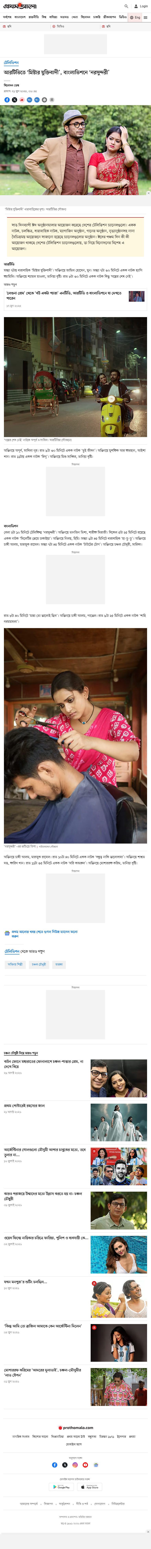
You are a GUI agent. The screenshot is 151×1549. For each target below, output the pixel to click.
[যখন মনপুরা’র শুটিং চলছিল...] (119, 1299)
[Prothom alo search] (126, 6)
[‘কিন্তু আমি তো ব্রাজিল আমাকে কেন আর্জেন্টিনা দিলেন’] (119, 1343)
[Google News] (95, 1465)
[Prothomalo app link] (61, 1488)
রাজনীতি (34, 17)
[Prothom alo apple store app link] (90, 1488)
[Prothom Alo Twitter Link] (67, 1465)
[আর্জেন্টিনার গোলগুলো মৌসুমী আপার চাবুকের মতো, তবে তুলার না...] (119, 1166)
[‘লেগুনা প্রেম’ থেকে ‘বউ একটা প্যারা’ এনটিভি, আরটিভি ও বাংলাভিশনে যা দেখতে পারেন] (137, 296)
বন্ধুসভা (92, 1437)
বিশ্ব (44, 17)
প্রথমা (132, 1437)
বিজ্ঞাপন (48, 1504)
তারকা (59, 965)
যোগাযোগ (99, 1504)
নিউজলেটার (118, 1504)
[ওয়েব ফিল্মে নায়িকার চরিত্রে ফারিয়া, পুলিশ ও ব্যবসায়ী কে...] (119, 1255)
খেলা (75, 17)
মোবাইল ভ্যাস (74, 1444)
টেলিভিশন (11, 63)
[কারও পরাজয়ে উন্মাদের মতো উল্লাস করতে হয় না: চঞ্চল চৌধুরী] (119, 1210)
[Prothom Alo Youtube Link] (87, 1465)
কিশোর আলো (40, 1437)
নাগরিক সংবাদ (21, 1437)
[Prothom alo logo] (75, 1428)
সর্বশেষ (7, 17)
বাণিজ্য (53, 17)
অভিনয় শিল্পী (15, 965)
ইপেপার (121, 1437)
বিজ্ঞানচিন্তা (57, 1437)
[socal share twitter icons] (15, 102)
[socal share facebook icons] (7, 102)
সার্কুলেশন (64, 1504)
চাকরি (96, 17)
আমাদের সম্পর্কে (29, 1504)
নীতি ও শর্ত (82, 1504)
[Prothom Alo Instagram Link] (77, 1465)
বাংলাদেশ (20, 17)
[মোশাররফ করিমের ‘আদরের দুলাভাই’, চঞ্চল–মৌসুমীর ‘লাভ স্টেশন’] (119, 1387)
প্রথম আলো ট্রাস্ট (76, 1437)
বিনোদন (85, 17)
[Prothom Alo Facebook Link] (57, 1465)
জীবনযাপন (109, 17)
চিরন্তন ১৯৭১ (106, 1437)
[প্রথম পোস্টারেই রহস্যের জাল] (119, 1122)
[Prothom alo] (20, 6)
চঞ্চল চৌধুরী (39, 965)
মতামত (64, 17)
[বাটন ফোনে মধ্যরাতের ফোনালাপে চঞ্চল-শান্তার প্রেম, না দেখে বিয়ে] (119, 1078)
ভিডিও (123, 17)
